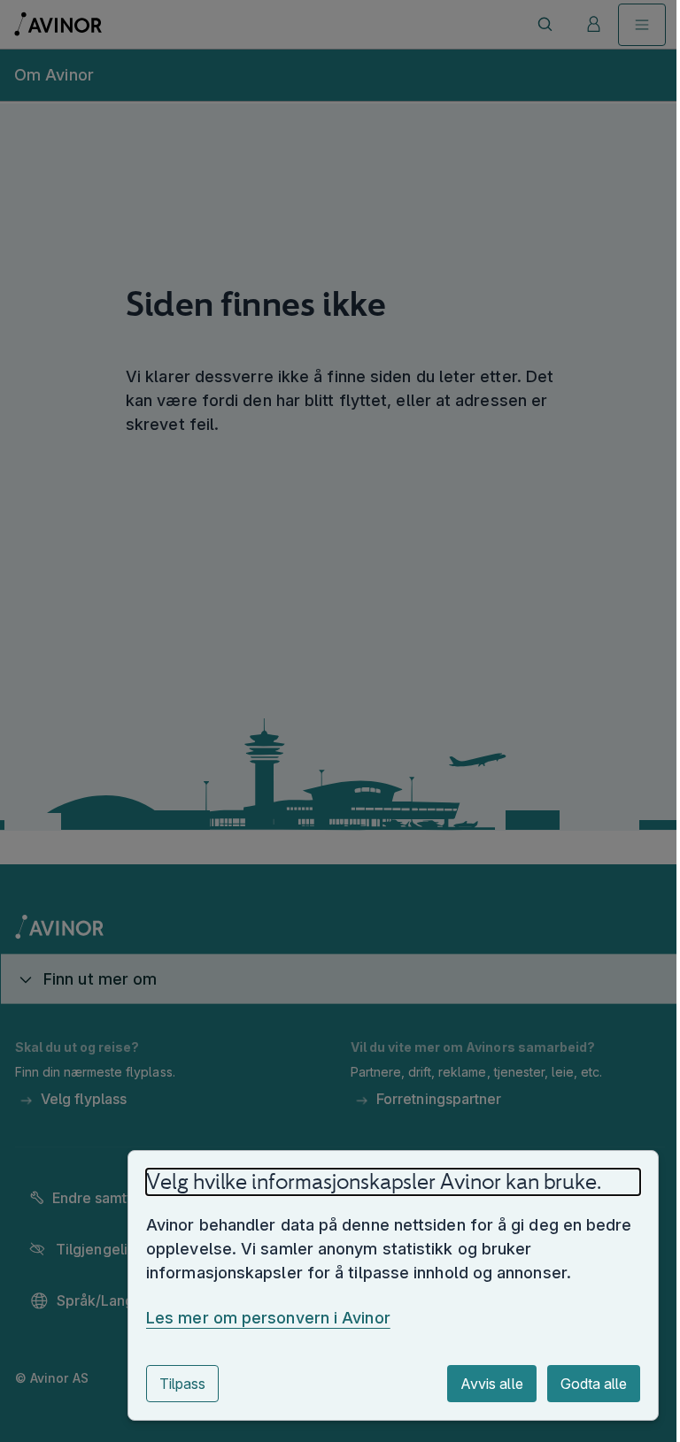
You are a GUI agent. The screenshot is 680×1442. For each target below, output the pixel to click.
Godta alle (580, 1383)
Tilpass (169, 1383)
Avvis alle (478, 1383)
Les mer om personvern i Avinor (255, 1317)
